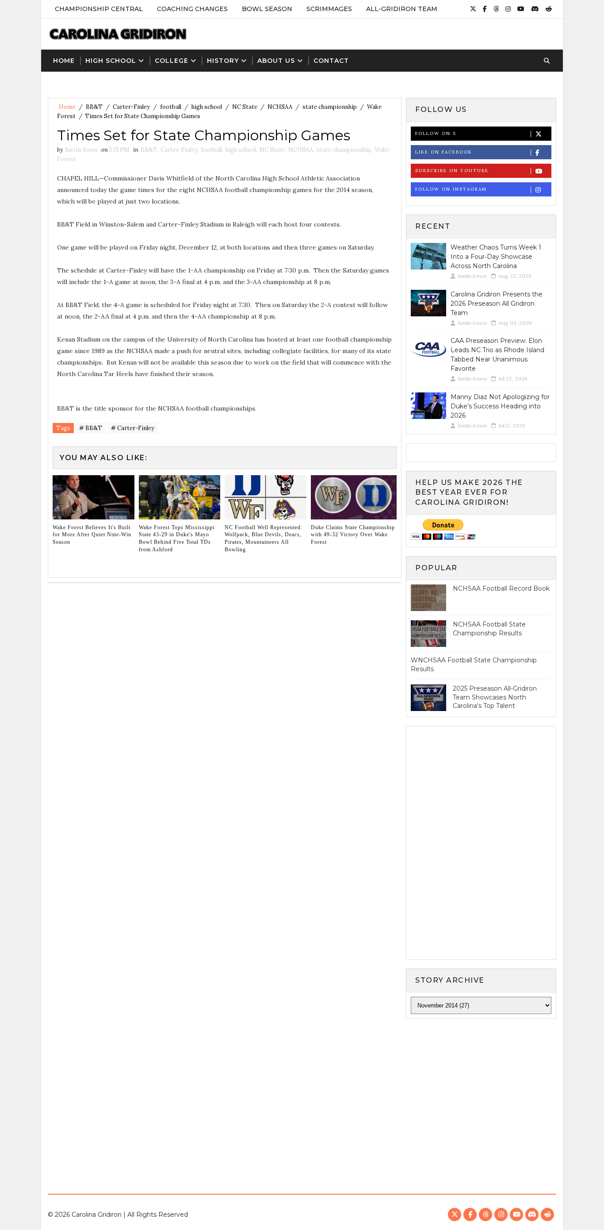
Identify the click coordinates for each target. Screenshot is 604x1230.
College (171, 61)
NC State (244, 107)
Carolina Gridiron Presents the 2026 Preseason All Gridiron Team (497, 303)
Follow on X (435, 133)
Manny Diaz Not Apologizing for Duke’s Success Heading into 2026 (500, 406)
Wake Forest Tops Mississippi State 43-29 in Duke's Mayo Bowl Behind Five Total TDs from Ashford (176, 538)
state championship (329, 107)
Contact (331, 61)
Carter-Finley (131, 107)
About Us (276, 61)
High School (110, 61)
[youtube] (521, 8)
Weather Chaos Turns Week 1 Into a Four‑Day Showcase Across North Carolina (496, 256)
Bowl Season (267, 9)
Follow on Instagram (451, 189)
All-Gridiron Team (401, 9)
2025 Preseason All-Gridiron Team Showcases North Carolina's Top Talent (495, 697)
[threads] (496, 8)
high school (206, 107)
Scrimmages (329, 9)
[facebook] (485, 8)
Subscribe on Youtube (452, 170)
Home (64, 61)
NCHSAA (280, 107)
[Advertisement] (302, 1099)
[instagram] (508, 8)
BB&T (94, 107)
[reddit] (548, 8)
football (170, 107)
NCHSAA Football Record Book (501, 588)
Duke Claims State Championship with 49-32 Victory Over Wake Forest (353, 535)
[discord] (535, 8)
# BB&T (90, 428)
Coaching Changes (192, 9)
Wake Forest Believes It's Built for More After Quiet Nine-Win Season (92, 535)
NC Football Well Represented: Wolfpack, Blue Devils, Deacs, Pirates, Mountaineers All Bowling (263, 538)
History (223, 61)
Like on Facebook (443, 152)
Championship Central (99, 9)
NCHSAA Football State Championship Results (489, 628)
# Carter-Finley (132, 428)
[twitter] (473, 8)
